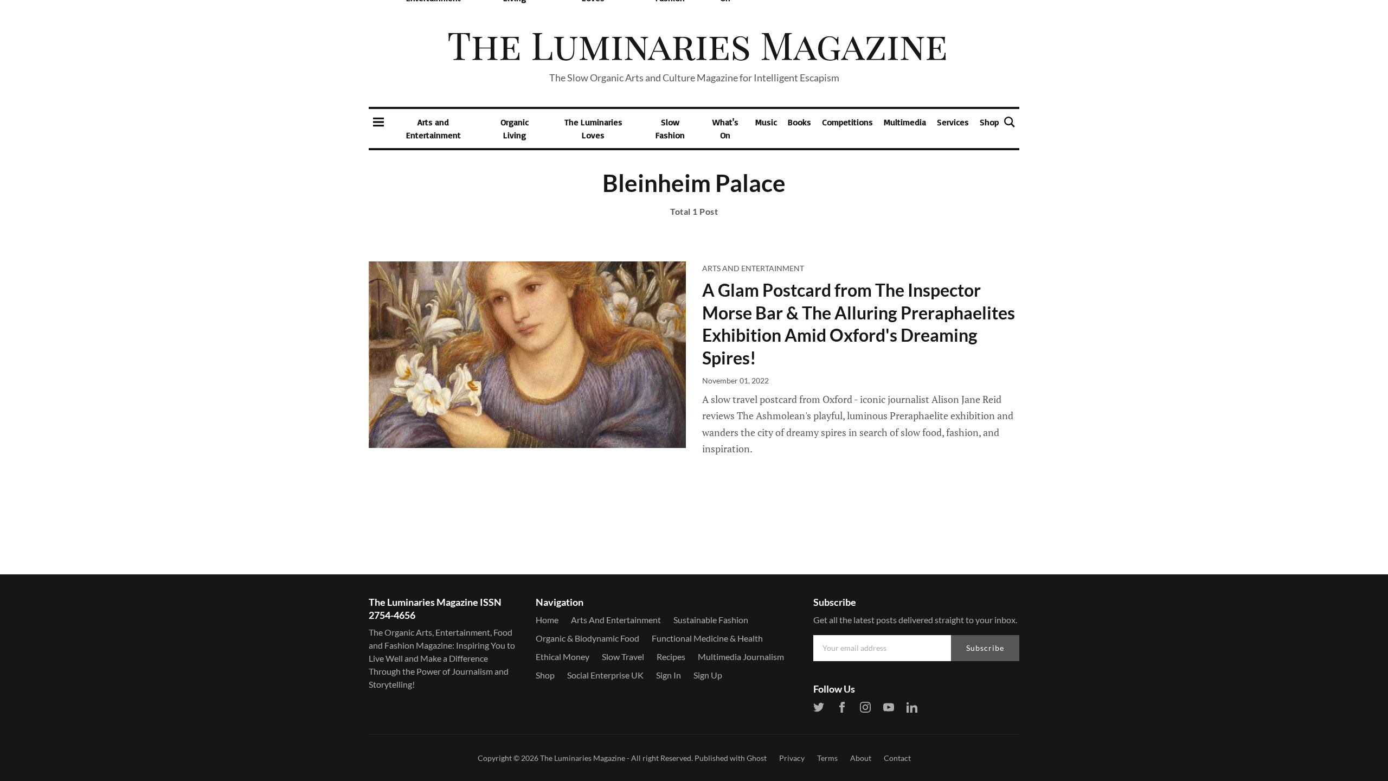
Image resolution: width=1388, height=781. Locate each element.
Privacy (792, 758)
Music (766, 122)
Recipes (671, 656)
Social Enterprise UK (605, 675)
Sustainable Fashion (710, 619)
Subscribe (985, 647)
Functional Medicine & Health (707, 638)
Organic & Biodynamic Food (587, 638)
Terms (827, 758)
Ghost (757, 758)
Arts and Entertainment (433, 128)
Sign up (707, 675)
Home (547, 619)
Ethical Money (562, 656)
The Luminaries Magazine (582, 758)
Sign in (668, 675)
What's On (725, 128)
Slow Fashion (670, 128)
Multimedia (905, 122)
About (860, 758)
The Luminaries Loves (593, 128)
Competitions (847, 122)
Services (953, 122)
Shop (989, 122)
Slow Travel (623, 656)
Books (799, 122)
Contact (897, 758)
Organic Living (514, 128)
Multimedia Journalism (741, 656)
